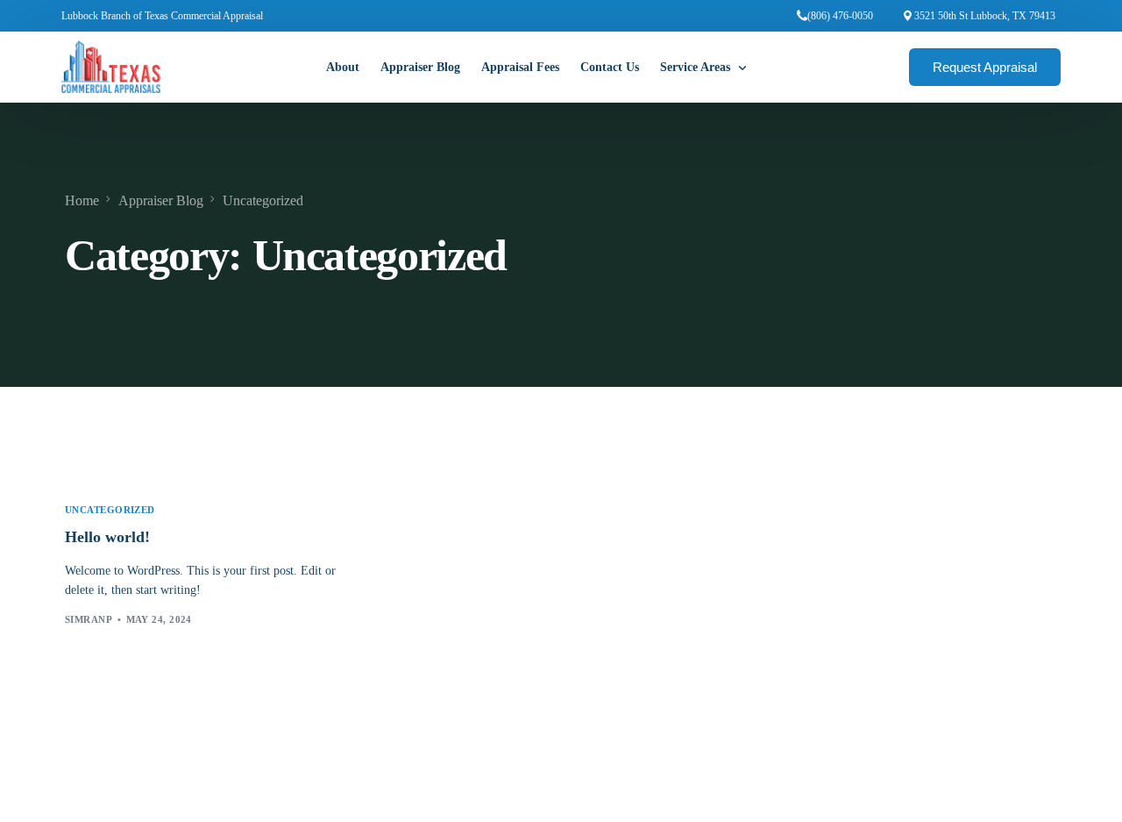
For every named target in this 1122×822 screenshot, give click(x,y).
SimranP (88, 619)
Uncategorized (110, 510)
